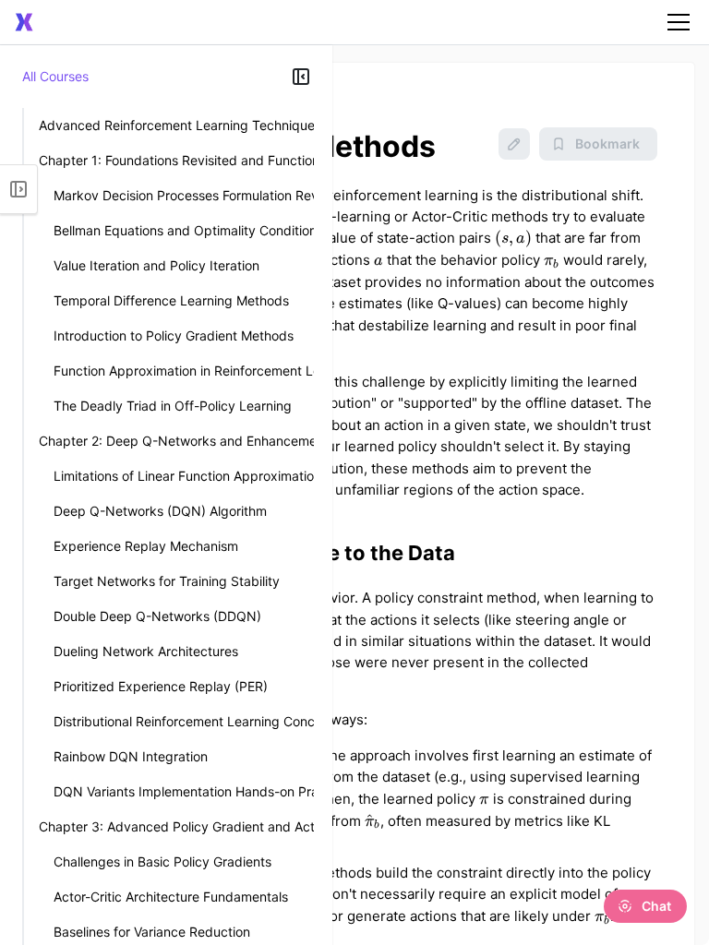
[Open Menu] (19, 189)
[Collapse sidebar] (301, 77)
